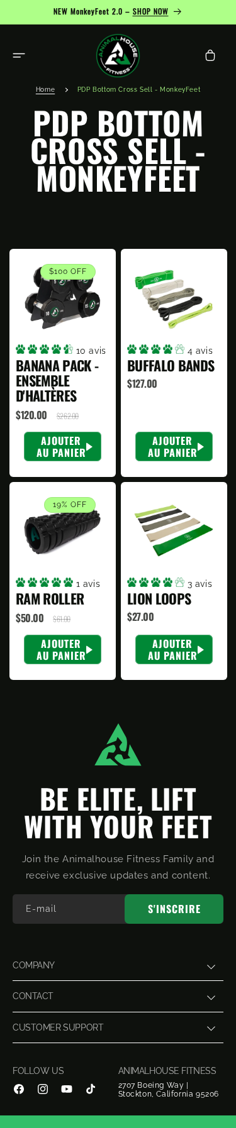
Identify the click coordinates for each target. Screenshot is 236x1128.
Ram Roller (50, 598)
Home (45, 89)
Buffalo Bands (170, 365)
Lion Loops (159, 598)
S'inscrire (174, 908)
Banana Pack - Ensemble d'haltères (57, 380)
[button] (19, 55)
